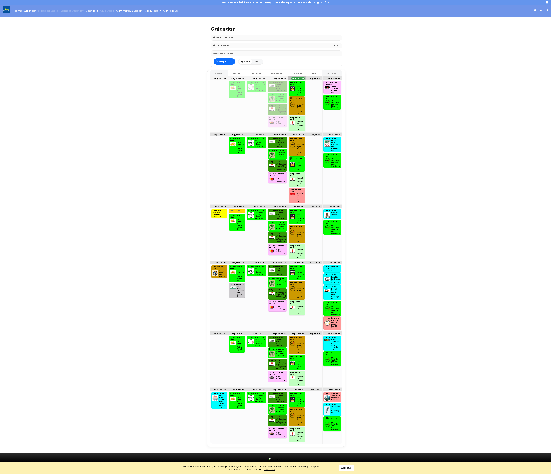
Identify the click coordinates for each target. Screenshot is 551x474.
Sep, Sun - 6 (220, 206)
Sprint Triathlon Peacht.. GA (334, 89)
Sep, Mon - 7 (238, 206)
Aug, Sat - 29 (334, 78)
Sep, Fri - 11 (315, 206)
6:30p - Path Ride (295, 119)
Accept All (346, 467)
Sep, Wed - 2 (280, 134)
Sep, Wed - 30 (279, 389)
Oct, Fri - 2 (315, 389)
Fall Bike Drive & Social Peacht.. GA (334, 324)
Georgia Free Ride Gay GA (222, 274)
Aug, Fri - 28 (315, 78)
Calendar (30, 11)
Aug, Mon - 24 (237, 78)
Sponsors (92, 11)
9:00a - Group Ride (330, 97)
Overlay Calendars (224, 37)
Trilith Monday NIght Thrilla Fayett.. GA (240, 91)
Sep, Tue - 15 (259, 263)
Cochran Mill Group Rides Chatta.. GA (280, 87)
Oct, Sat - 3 (334, 389)
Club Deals (107, 11)
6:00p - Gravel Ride (296, 99)
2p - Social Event (331, 318)
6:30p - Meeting (237, 284)
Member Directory (72, 11)
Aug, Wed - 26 (279, 78)
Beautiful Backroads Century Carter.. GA (335, 280)
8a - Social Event (331, 394)
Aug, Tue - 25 (259, 78)
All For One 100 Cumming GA (335, 410)
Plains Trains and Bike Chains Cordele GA (335, 344)
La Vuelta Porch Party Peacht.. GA (300, 197)
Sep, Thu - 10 (298, 206)
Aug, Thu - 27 (298, 78)
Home (18, 11)
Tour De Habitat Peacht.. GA (330, 270)
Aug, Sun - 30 (220, 134)
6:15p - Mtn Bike (276, 106)
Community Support (129, 11)
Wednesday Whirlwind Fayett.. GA (281, 98)
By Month (245, 61)
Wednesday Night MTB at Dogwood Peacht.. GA (281, 111)
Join (546, 10)
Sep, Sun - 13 (220, 263)
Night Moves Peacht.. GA (280, 124)
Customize (269, 469)
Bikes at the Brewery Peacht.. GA (300, 125)
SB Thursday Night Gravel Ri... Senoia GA (300, 108)
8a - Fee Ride (330, 139)
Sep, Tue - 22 (259, 333)
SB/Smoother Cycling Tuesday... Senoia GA (260, 87)
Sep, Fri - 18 (315, 263)
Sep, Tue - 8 (259, 206)
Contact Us (170, 11)
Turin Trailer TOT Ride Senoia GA (300, 90)
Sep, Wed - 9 (280, 206)
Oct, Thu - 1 (299, 389)
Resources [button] (152, 11)
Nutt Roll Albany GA (335, 214)
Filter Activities (222, 45)
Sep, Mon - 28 (238, 389)
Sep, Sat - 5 (334, 134)
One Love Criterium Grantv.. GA (216, 215)
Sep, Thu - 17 (298, 263)
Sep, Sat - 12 (334, 206)
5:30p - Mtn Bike (276, 82)
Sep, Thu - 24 (298, 333)
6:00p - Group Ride (236, 83)
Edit (337, 45)
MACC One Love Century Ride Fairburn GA (335, 145)
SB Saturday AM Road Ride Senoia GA (335, 104)
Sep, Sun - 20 (220, 333)
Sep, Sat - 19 (334, 263)
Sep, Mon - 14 (238, 263)
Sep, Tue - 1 (260, 134)
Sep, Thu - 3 (298, 134)
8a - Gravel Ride (217, 268)
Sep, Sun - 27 (220, 389)
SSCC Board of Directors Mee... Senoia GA (240, 291)
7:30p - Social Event (295, 190)
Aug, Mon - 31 (238, 134)
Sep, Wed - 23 (279, 333)
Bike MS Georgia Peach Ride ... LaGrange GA (335, 293)
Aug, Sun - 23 (220, 78)
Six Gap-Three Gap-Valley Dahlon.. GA (222, 401)
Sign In (537, 10)
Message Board (48, 11)
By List (257, 61)
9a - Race (216, 211)
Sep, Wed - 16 (279, 263)
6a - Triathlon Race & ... (330, 83)
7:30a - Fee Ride (331, 267)
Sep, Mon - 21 (238, 333)
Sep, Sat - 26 (334, 333)
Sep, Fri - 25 (315, 333)
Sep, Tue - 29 (259, 389)
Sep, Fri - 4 (315, 134)
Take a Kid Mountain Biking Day (335, 398)
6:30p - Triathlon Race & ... (276, 119)
